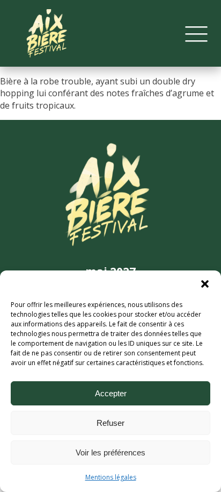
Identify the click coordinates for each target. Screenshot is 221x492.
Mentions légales (110, 477)
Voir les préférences (110, 452)
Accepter (111, 393)
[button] (205, 284)
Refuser (110, 422)
